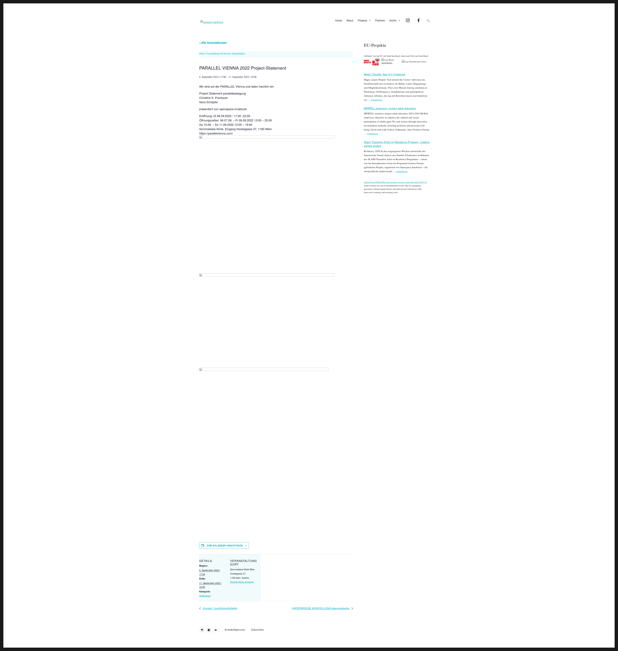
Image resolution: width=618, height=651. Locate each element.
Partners (380, 20)
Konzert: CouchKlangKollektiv (219, 608)
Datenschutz (257, 629)
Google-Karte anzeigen (242, 582)
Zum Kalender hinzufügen (225, 545)
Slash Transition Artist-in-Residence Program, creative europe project (397, 144)
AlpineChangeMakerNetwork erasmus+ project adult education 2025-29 (395, 182)
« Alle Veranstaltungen (213, 42)
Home (338, 20)
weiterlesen (376, 99)
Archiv (393, 20)
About (349, 20)
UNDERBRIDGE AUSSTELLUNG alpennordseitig (321, 608)
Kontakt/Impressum (235, 629)
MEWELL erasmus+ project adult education (390, 108)
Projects (362, 20)
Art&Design (205, 595)
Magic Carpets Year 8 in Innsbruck (384, 74)
